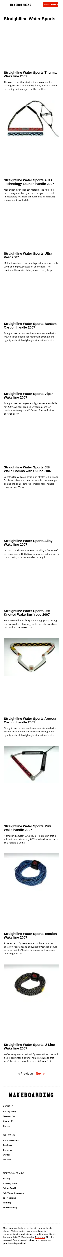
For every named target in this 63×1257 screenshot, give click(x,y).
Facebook (7, 1145)
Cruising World (10, 1183)
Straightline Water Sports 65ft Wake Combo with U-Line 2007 (28, 469)
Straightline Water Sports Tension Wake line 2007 (30, 935)
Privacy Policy (9, 1112)
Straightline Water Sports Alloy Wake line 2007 (28, 542)
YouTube (7, 1160)
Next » (40, 1073)
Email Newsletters (11, 1140)
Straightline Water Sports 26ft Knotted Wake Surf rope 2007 (27, 612)
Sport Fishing (9, 1198)
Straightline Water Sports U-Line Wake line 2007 (29, 1046)
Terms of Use (9, 1116)
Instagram (8, 1150)
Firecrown (40, 1237)
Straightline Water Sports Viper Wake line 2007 (28, 395)
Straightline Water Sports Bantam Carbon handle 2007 (30, 325)
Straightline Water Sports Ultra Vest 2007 (28, 255)
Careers (6, 1126)
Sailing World (9, 1188)
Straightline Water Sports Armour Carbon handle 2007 (30, 720)
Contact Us (8, 1121)
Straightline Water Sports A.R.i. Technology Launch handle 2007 (29, 182)
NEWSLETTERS (51, 5)
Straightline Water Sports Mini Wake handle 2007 (27, 828)
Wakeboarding (10, 1207)
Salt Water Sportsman (13, 1193)
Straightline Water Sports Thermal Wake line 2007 (30, 74)
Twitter (6, 1155)
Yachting (7, 1203)
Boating (6, 1179)
